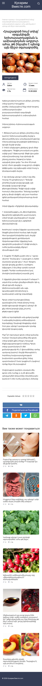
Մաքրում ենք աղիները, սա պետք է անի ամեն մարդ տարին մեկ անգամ (21, 500)
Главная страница (8, 19)
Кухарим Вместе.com (21, 5)
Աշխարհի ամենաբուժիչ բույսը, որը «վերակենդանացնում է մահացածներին (19, 577)
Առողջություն (10, 78)
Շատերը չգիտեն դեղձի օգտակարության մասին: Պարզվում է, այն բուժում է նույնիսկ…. (20, 661)
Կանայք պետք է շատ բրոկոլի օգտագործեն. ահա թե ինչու (16, 538)
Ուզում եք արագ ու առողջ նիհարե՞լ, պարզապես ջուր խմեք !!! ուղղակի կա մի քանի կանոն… (20, 461)
